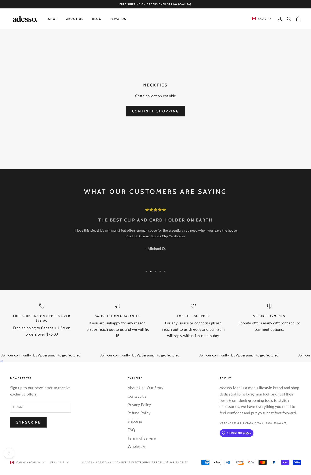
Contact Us (137, 396)
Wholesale (136, 446)
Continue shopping (155, 111)
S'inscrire (28, 422)
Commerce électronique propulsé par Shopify (151, 462)
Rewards (118, 18)
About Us (75, 18)
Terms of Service (142, 438)
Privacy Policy (139, 404)
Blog (97, 18)
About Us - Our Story (145, 387)
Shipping (135, 421)
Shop (53, 18)
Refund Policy (139, 412)
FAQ (131, 429)
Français (57, 462)
